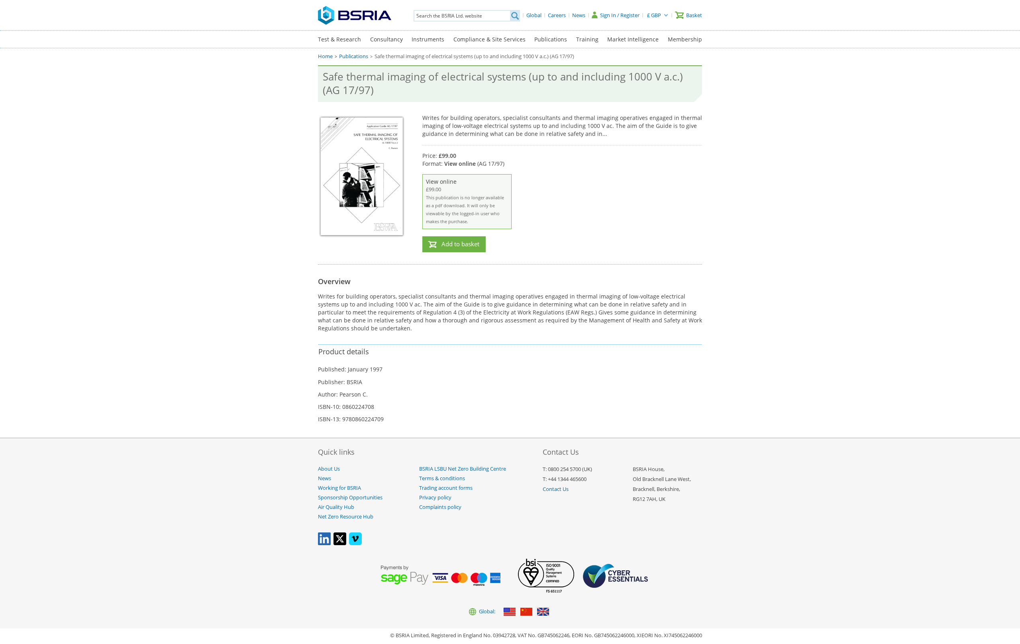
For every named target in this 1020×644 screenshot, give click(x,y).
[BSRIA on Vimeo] (355, 543)
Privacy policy (435, 497)
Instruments (428, 39)
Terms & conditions (442, 478)
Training (587, 39)
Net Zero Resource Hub (345, 516)
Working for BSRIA (339, 488)
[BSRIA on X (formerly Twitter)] (339, 543)
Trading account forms (446, 488)
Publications (550, 39)
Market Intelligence (633, 39)
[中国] (526, 612)
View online (465, 201)
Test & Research (339, 39)
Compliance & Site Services (489, 39)
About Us (329, 468)
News (324, 478)
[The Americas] (510, 612)
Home (325, 56)
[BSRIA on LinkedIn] (324, 543)
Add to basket (460, 244)
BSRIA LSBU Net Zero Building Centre (462, 468)
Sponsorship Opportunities (350, 497)
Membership (685, 39)
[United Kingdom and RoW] (543, 612)
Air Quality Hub (336, 507)
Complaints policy (440, 507)
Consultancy (386, 39)
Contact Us (556, 489)
